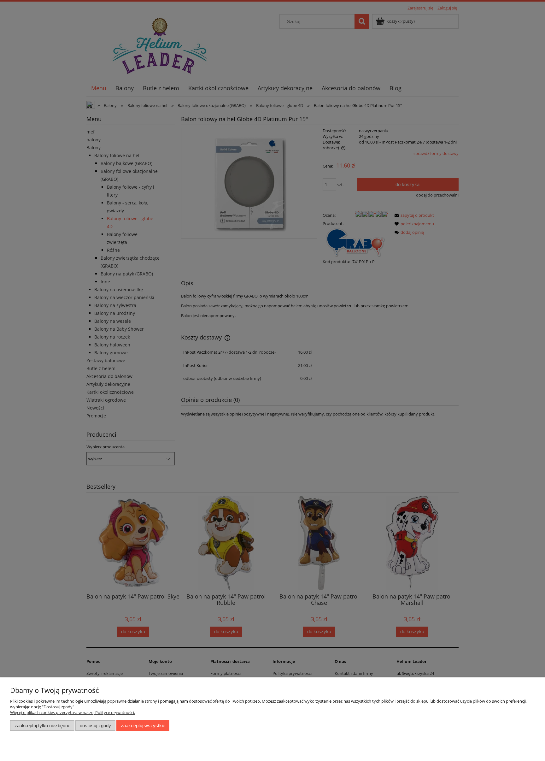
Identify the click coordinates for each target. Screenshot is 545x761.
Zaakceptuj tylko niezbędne (42, 725)
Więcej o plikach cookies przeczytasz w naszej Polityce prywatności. (72, 712)
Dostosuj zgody (95, 725)
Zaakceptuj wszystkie (143, 725)
